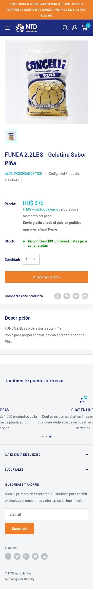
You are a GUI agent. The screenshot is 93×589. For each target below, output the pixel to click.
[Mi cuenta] (74, 27)
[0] (84, 27)
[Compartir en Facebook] (57, 295)
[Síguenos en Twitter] (17, 556)
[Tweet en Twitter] (75, 295)
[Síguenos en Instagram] (26, 556)
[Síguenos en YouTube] (35, 556)
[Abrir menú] (7, 28)
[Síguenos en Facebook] (8, 556)
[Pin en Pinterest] (66, 295)
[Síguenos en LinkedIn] (44, 556)
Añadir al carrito (46, 277)
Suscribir (19, 528)
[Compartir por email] (85, 295)
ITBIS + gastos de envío (40, 209)
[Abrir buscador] (65, 27)
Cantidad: (12, 259)
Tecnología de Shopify (19, 579)
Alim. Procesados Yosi (23, 173)
